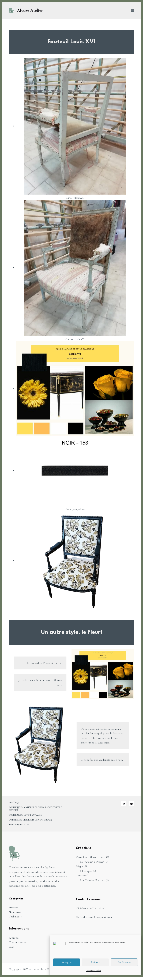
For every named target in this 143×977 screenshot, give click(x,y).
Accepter (66, 962)
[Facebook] (123, 803)
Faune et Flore (51, 663)
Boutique (14, 802)
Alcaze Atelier (30, 10)
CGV (12, 947)
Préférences (124, 962)
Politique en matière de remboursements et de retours (35, 808)
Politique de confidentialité (25, 815)
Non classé (15, 912)
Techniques (15, 916)
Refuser (95, 962)
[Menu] (132, 10)
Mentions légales (19, 824)
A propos (14, 937)
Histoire (13, 907)
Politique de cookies (93, 970)
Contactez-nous (18, 942)
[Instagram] (131, 803)
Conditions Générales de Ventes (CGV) (30, 820)
